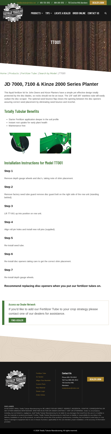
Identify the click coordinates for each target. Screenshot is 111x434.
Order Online (40, 395)
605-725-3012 (45, 2)
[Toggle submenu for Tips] (51, 13)
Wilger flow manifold (43, 380)
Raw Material (40, 388)
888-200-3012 (59, 2)
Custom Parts (40, 384)
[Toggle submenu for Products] (42, 13)
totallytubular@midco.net (26, 2)
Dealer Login (40, 391)
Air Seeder (39, 377)
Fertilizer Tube (41, 373)
